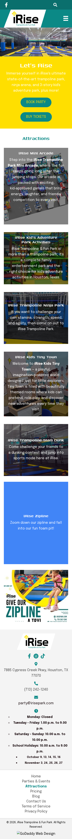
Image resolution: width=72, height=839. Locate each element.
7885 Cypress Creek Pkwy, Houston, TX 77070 (36, 673)
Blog (36, 796)
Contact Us (36, 801)
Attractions (36, 786)
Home (36, 776)
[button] (6, 5)
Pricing (36, 791)
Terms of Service (36, 806)
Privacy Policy (36, 811)
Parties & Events (36, 781)
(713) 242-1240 (36, 689)
